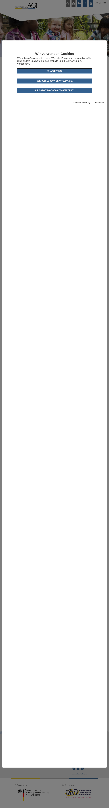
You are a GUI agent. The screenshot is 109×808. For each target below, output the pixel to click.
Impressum (99, 102)
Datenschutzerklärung (81, 102)
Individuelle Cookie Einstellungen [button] (54, 81)
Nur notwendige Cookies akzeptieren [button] (54, 90)
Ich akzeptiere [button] (54, 71)
